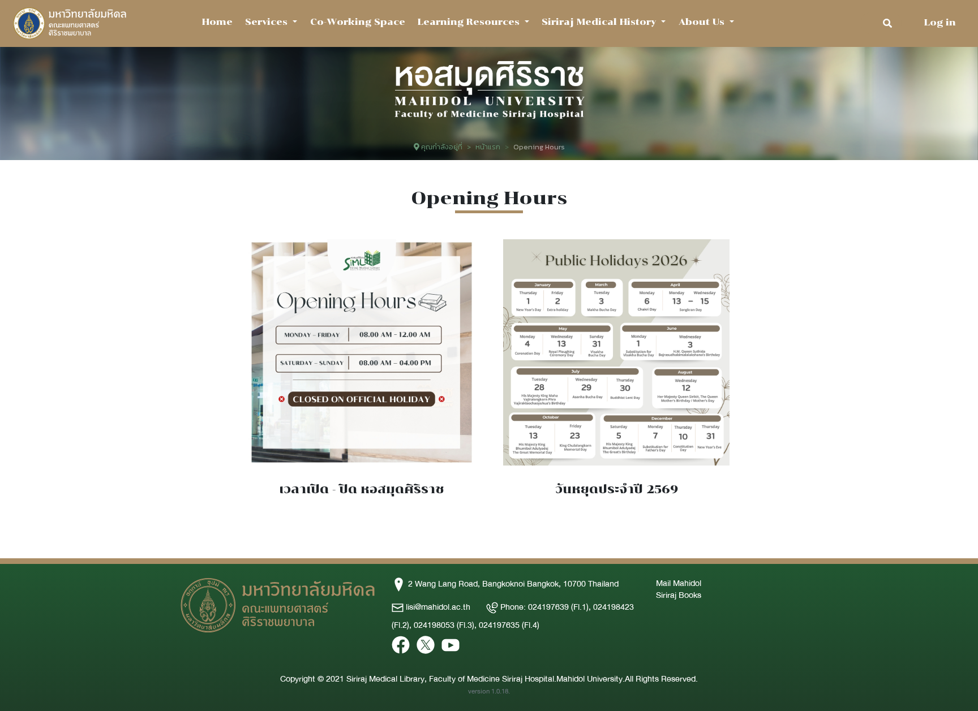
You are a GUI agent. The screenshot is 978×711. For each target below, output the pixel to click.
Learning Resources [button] (470, 21)
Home (217, 21)
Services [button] (267, 21)
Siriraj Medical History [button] (600, 21)
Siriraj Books (678, 595)
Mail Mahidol (678, 583)
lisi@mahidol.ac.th (438, 607)
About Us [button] (703, 21)
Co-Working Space (357, 21)
